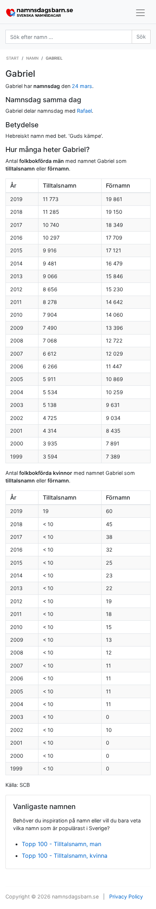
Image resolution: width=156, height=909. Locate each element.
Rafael (84, 111)
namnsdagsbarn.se (75, 896)
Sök (141, 36)
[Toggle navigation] (140, 13)
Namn (32, 58)
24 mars (82, 86)
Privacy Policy (126, 896)
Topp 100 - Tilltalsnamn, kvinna (64, 855)
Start (12, 58)
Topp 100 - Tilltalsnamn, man (61, 844)
